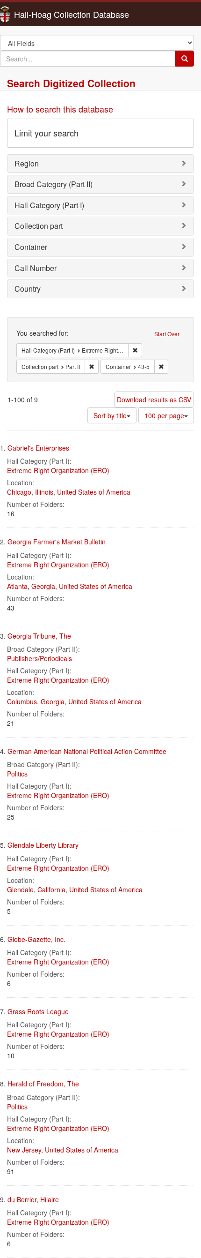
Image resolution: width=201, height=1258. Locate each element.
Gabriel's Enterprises (38, 447)
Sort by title (110, 415)
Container (30, 246)
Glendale (20, 889)
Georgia (43, 586)
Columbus (22, 701)
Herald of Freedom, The (43, 1083)
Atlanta (17, 586)
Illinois (44, 492)
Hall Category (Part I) (49, 205)
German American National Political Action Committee (86, 751)
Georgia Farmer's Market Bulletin (56, 541)
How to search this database (60, 109)
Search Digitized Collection (71, 83)
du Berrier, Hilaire (33, 1199)
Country (27, 288)
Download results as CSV (154, 399)
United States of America (93, 492)
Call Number (35, 268)
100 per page (164, 415)
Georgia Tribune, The (39, 635)
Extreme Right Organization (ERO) (58, 470)
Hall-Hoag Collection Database (42, 14)
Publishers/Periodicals (39, 658)
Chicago (19, 492)
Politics (17, 773)
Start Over (166, 334)
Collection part (38, 225)
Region (26, 163)
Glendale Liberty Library (43, 845)
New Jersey (24, 1149)
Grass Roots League (38, 1011)
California (51, 889)
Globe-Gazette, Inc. (36, 939)
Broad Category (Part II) (53, 184)
